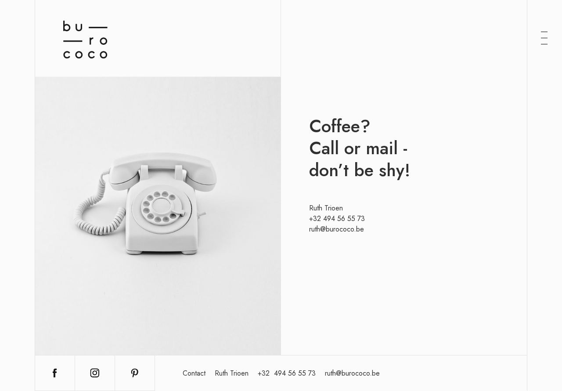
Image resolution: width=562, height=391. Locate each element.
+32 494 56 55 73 (337, 219)
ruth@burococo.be (336, 229)
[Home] (85, 39)
